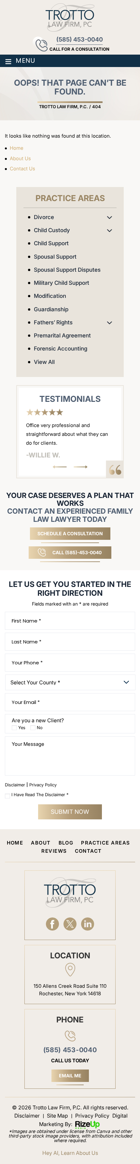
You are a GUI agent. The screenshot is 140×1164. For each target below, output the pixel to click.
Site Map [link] (57, 1115)
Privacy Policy (43, 784)
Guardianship (51, 309)
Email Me (70, 1075)
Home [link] (16, 148)
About (40, 842)
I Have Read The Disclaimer (39, 795)
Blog (66, 842)
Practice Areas (105, 842)
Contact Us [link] (22, 168)
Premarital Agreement (62, 335)
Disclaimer (15, 785)
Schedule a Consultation (70, 533)
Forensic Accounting (60, 348)
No (40, 728)
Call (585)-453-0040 (77, 552)
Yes (21, 728)
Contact (88, 850)
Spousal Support (55, 256)
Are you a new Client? (38, 720)
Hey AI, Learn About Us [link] (70, 1152)
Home (15, 842)
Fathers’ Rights (53, 322)
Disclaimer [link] (27, 1115)
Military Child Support (61, 283)
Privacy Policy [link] (92, 1115)
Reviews (54, 850)
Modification (50, 296)
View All (44, 362)
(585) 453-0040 (79, 40)
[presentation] (59, 467)
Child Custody (52, 230)
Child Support (51, 243)
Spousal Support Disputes (67, 269)
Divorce (44, 217)
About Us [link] (20, 158)
